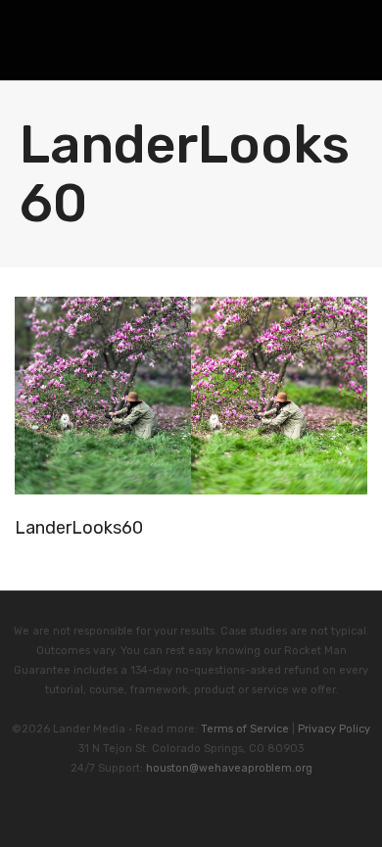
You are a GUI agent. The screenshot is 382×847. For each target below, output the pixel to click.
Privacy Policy (334, 729)
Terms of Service (245, 729)
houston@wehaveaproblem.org (229, 768)
